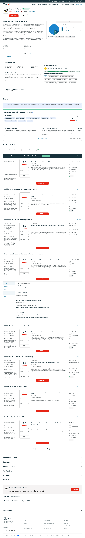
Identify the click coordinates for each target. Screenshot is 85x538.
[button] (8, 150)
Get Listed (66, 520)
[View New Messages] (69, 1)
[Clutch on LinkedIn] (14, 530)
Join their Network (31, 11)
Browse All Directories (48, 520)
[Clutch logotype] (6, 4)
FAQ (24, 530)
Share (79, 155)
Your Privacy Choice (13, 535)
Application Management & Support (60, 79)
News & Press (26, 525)
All (45, 76)
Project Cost (16, 149)
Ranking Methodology (27, 528)
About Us (25, 520)
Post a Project (79, 4)
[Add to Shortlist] (29, 15)
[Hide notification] (80, 104)
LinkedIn (7, 500)
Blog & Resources (47, 528)
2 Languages (29, 53)
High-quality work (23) (9, 118)
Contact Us (5, 527)
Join (80, 1)
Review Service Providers (49, 523)
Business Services (55, 4)
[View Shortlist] (66, 1)
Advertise (65, 528)
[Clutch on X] (7, 530)
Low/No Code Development (68, 30)
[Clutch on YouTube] (12, 530)
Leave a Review (54, 1)
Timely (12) (30, 120)
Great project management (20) (33, 118)
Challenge (6, 286)
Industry (24, 149)
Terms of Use (34, 535)
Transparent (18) (44, 118)
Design (49, 4)
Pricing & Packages (65, 4)
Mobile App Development (67, 27)
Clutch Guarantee (67, 525)
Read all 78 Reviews (42, 138)
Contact (23, 15)
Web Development (73, 79)
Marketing (44, 4)
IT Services (39, 4)
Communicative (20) (20, 118)
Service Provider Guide (68, 530)
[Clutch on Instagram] (9, 530)
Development (32, 4)
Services (51, 21)
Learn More (45, 105)
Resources (72, 4)
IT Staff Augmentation (62, 82)
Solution (5, 289)
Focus (60, 21)
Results (5, 293)
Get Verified (66, 523)
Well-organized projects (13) (11, 120)
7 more (47, 85)
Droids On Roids (15, 9)
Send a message (75, 489)
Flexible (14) (52, 118)
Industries (68, 21)
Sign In (75, 1)
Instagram (29, 500)
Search (42, 1)
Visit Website (14, 15)
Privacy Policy (5, 535)
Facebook (16, 500)
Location (31, 149)
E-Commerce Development (50, 82)
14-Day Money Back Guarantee (50, 525)
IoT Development (72, 82)
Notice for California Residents (25, 535)
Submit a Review (75, 144)
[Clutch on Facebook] (4, 530)
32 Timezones (8, 56)
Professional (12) (22, 120)
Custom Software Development (68, 28)
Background (6, 283)
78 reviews (17, 11)
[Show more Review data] (42, 183)
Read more (5, 43)
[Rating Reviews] (11, 11)
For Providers (61, 1)
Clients (77, 21)
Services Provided (7, 149)
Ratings (5, 296)
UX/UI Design (47, 79)
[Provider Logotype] (6, 11)
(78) (76, 120)
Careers (25, 523)
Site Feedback (6, 525)
